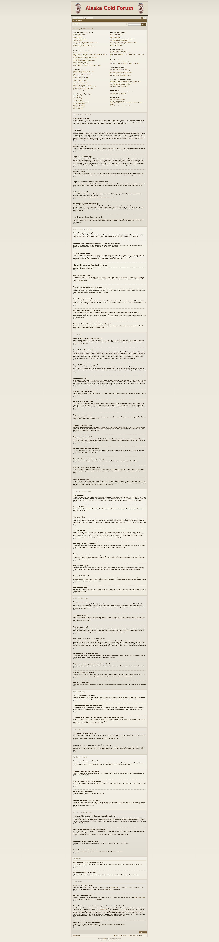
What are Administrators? (116, 34)
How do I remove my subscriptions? (119, 86)
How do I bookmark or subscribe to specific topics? (123, 83)
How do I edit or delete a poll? (80, 79)
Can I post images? (77, 100)
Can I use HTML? (77, 97)
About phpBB (108, 889)
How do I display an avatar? (80, 62)
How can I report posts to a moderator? (82, 85)
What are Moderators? (115, 36)
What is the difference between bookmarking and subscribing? (125, 81)
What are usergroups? (115, 37)
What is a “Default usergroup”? (117, 43)
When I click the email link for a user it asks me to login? (87, 65)
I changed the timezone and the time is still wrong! (85, 57)
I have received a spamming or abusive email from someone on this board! (127, 55)
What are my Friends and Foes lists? (119, 62)
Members (88, 18)
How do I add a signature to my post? (82, 74)
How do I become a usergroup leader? (119, 40)
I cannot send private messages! (118, 51)
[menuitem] (142, 18)
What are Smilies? (77, 99)
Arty (104, 939)
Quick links (75, 18)
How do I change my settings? (80, 52)
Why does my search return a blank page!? (121, 72)
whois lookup (103, 909)
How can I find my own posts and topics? (120, 75)
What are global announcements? (81, 102)
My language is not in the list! (80, 59)
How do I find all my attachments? (118, 93)
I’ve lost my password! (78, 43)
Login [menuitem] (145, 18)
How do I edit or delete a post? (80, 72)
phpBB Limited (114, 887)
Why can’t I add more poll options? (81, 77)
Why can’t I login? (77, 40)
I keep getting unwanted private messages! (121, 52)
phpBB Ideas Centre (140, 897)
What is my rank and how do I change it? (83, 63)
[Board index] (109, 8)
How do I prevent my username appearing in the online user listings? (90, 54)
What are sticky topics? (79, 105)
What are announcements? (79, 103)
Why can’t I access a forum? (80, 80)
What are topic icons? (78, 108)
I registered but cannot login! (80, 39)
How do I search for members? (117, 74)
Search (75, 20)
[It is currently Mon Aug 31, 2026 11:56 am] (126, 24)
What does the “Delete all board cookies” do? (84, 47)
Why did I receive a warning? (80, 83)
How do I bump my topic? (79, 90)
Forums (80, 18)
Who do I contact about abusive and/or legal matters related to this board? (126, 103)
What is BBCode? (77, 96)
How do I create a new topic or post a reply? (84, 71)
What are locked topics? (79, 106)
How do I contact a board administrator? (120, 105)
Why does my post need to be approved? (83, 88)
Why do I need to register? (79, 34)
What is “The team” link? (116, 45)
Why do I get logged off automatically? (82, 45)
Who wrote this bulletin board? (117, 99)
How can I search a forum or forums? (119, 69)
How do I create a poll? (78, 76)
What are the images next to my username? (84, 60)
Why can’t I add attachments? (80, 82)
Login (80, 20)
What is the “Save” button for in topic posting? (84, 86)
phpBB (80, 280)
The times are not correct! (79, 56)
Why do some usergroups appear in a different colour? (123, 42)
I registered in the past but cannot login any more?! (85, 42)
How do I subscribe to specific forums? (120, 84)
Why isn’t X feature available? (117, 101)
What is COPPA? (77, 36)
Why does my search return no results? (120, 71)
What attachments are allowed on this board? (121, 92)
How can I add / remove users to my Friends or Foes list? (124, 63)
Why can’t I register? (78, 37)
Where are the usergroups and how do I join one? (122, 39)
